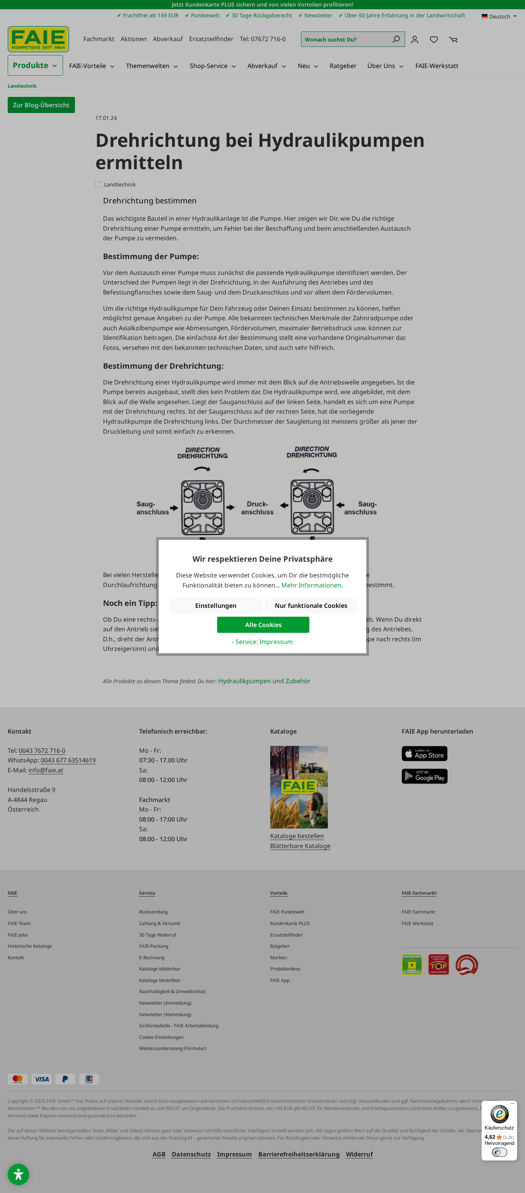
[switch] (499, 1152)
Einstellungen (215, 605)
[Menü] (512, 1105)
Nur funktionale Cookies (311, 605)
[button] (18, 1174)
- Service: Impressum (262, 641)
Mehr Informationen (311, 585)
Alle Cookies (263, 625)
